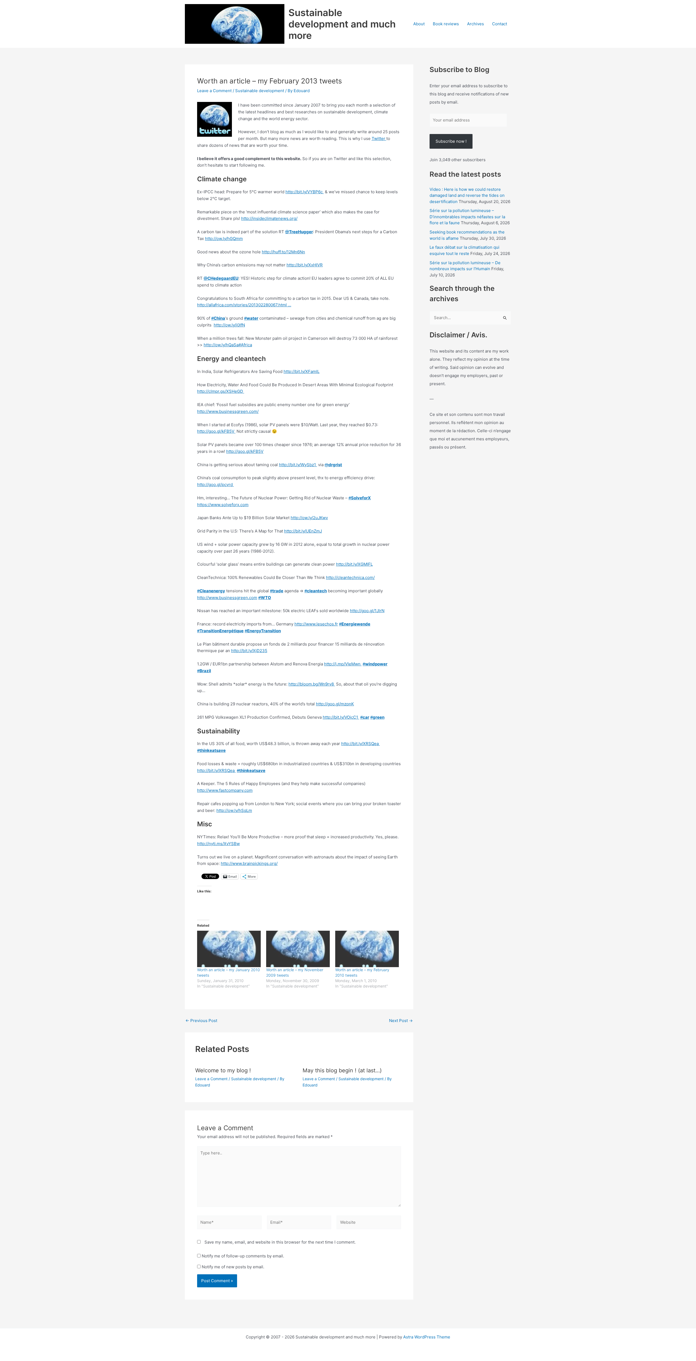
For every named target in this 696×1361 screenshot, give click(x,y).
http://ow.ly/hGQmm (224, 238)
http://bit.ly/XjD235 (249, 650)
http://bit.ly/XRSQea (360, 743)
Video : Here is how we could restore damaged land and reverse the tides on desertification (467, 195)
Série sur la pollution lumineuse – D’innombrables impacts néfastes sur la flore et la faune (467, 216)
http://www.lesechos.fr (316, 624)
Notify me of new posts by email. (233, 1266)
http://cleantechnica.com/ (350, 577)
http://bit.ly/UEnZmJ (303, 531)
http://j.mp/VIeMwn (343, 664)
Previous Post (201, 1021)
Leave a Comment (214, 90)
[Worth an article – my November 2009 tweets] (298, 949)
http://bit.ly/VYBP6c (304, 191)
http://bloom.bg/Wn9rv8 (311, 684)
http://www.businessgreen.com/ (228, 411)
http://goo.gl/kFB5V (216, 431)
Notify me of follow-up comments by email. (243, 1256)
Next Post (401, 1021)
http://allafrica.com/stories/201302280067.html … (244, 304)
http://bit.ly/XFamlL (301, 371)
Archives (475, 23)
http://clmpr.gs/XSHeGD (220, 391)
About (419, 23)
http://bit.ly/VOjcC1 (341, 717)
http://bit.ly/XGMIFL (354, 564)
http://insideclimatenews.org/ (269, 218)
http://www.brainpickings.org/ (249, 863)
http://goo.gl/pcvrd (215, 484)
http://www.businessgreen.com (227, 597)
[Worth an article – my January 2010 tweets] (229, 949)
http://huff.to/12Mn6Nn (283, 251)
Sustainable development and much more (342, 24)
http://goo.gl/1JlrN (367, 610)
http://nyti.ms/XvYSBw (218, 843)
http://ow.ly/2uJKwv (309, 517)
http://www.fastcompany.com (225, 790)
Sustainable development (259, 90)
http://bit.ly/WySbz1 (298, 464)
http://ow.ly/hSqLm (234, 810)
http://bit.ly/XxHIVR (305, 264)
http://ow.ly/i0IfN (229, 325)
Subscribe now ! (451, 141)
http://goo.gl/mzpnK (335, 703)
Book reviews (446, 23)
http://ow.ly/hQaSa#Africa (228, 344)
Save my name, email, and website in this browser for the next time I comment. (280, 1242)
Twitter (379, 138)
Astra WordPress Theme (426, 1337)
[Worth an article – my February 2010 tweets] (367, 949)
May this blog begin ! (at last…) (342, 1070)
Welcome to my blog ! (223, 1070)
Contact (499, 23)
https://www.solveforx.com (222, 504)
